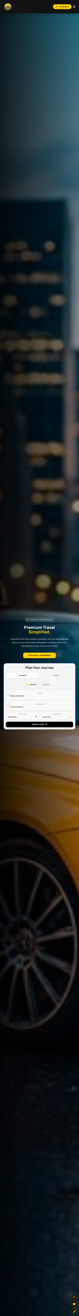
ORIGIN (40, 693)
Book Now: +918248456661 (41, 655)
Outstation (23, 675)
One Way (33, 684)
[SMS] (74, 1304)
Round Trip (46, 684)
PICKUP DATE (22, 714)
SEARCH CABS (38, 724)
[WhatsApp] (74, 1297)
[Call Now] (74, 1311)
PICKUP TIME (57, 714)
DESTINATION (40, 704)
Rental (56, 675)
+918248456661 (63, 7)
